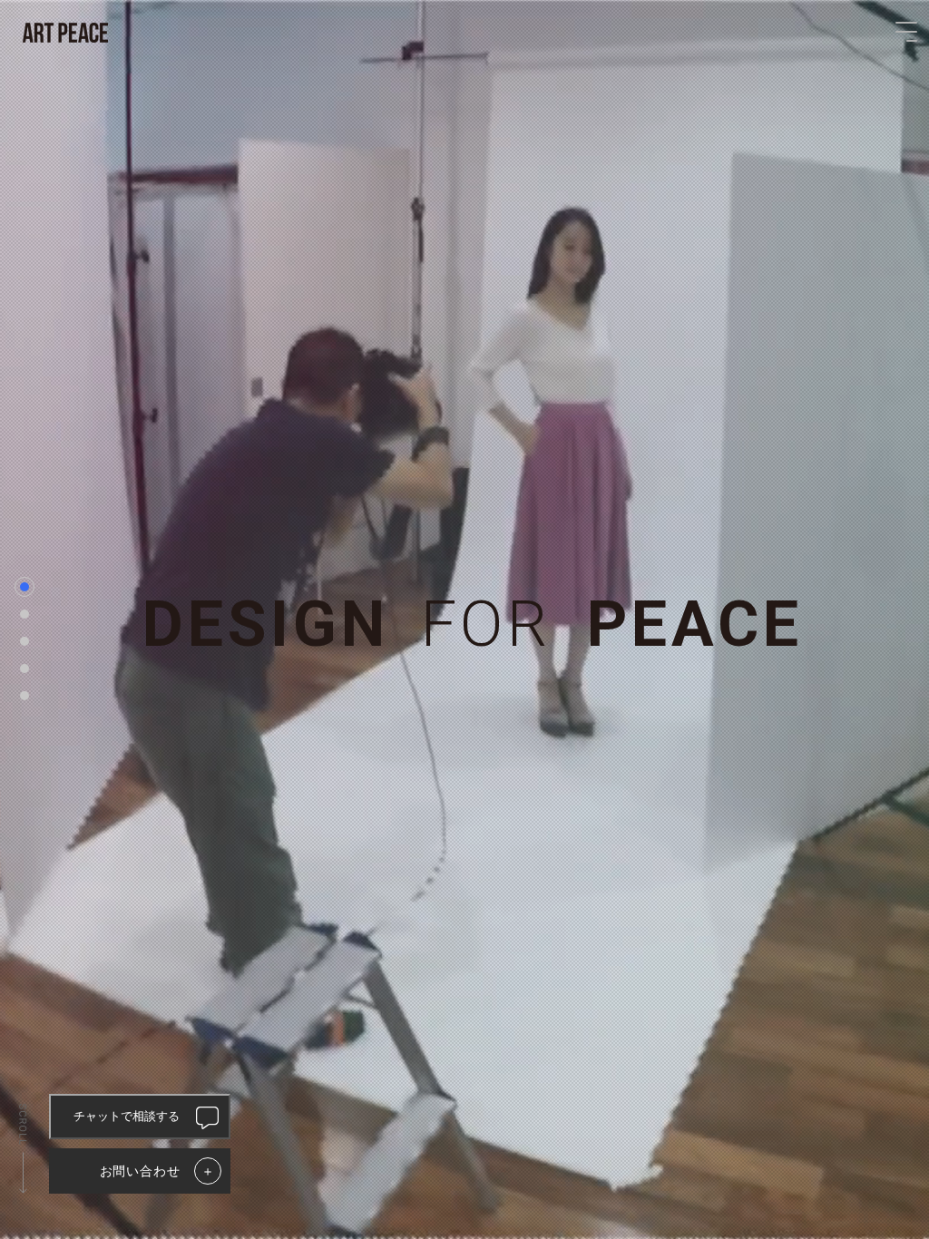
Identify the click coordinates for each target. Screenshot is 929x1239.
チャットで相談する (126, 1116)
